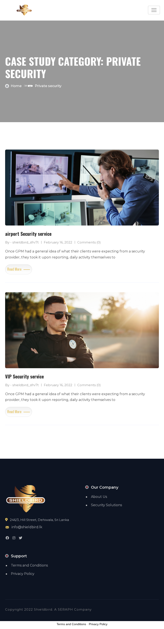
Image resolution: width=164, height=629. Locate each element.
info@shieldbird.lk (27, 527)
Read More (14, 269)
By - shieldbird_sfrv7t (22, 242)
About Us (99, 497)
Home (16, 86)
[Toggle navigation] (154, 10)
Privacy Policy (22, 574)
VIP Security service (24, 376)
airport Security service (28, 233)
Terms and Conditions (29, 565)
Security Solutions (106, 505)
